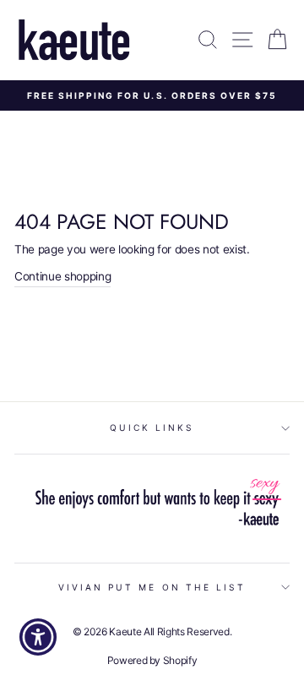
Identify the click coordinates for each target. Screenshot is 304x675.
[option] (152, 95)
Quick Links (152, 427)
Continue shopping (62, 276)
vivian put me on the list (152, 587)
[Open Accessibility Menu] (38, 637)
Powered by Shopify (152, 660)
